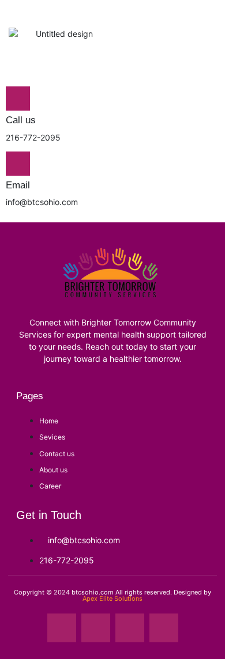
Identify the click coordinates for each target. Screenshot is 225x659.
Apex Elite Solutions (112, 598)
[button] (206, 59)
